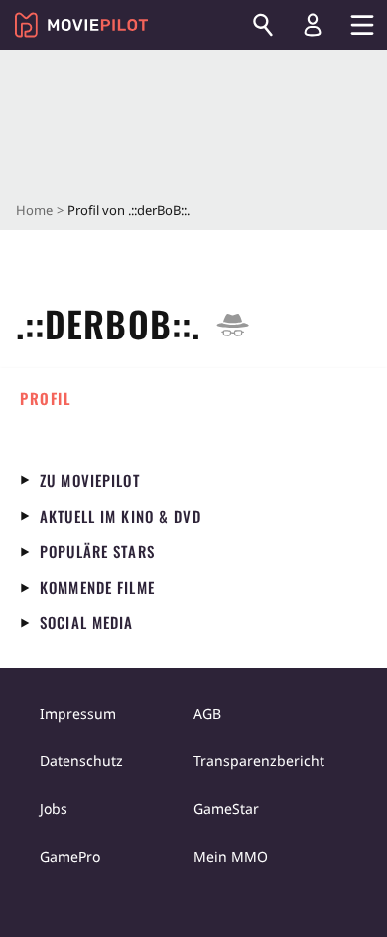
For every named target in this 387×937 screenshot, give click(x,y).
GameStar (226, 808)
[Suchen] (263, 25)
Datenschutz (81, 760)
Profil (45, 398)
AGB (207, 713)
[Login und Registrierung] (312, 25)
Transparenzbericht (259, 760)
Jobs (53, 808)
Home (34, 210)
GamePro (70, 856)
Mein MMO (231, 856)
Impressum (78, 713)
